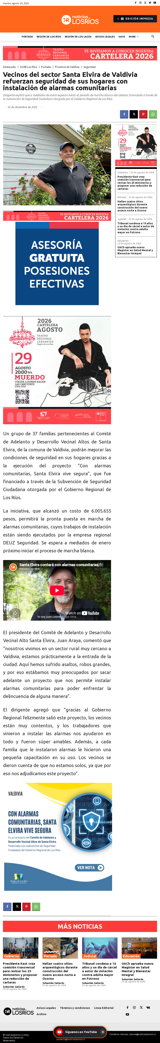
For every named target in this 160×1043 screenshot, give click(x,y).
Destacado (9, 67)
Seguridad (90, 67)
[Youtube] (154, 3)
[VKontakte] (148, 1007)
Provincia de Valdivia (67, 67)
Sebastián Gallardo (14, 987)
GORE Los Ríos (28, 67)
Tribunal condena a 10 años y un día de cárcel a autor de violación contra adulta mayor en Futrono (136, 228)
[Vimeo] (150, 3)
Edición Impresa (139, 18)
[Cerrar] (102, 1031)
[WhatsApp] (153, 114)
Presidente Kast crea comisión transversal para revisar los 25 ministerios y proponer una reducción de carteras (135, 182)
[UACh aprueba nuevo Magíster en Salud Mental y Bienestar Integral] (139, 948)
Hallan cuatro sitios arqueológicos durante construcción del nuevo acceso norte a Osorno (133, 206)
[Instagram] (140, 3)
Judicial (122, 219)
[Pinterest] (143, 114)
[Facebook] (135, 3)
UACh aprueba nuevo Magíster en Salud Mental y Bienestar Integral (135, 250)
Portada (46, 67)
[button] (153, 36)
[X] (145, 3)
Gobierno (123, 172)
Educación (123, 241)
